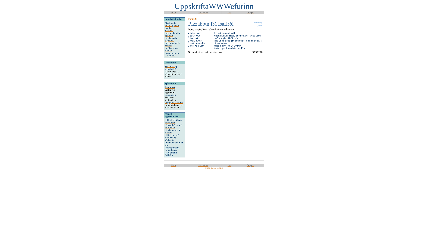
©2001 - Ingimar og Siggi (214, 168)
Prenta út (192, 18)
